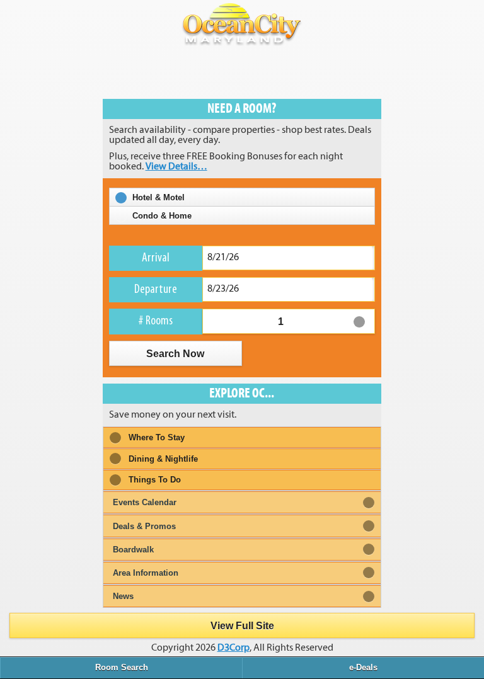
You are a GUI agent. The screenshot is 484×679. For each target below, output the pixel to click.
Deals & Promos (144, 526)
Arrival (156, 258)
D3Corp (233, 648)
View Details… (176, 167)
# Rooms (155, 321)
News (123, 596)
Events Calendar (144, 502)
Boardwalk (133, 549)
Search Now (175, 353)
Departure (155, 289)
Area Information (145, 573)
